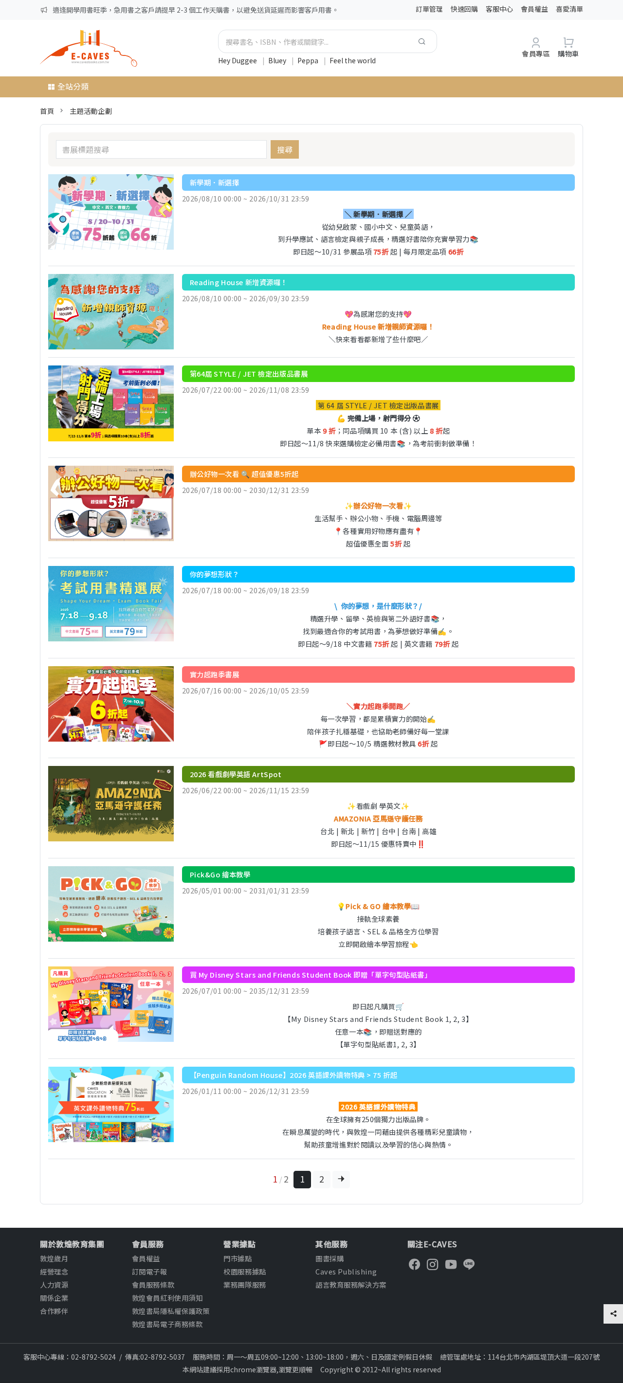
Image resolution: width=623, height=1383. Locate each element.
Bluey (278, 60)
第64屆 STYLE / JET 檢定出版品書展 (249, 373)
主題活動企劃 (91, 111)
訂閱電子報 (149, 1271)
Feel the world (353, 60)
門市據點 (237, 1258)
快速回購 (464, 9)
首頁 (47, 111)
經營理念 (54, 1271)
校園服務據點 (244, 1271)
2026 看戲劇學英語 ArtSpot (236, 774)
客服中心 (499, 9)
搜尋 (285, 149)
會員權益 (534, 9)
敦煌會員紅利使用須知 (167, 1297)
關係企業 (54, 1297)
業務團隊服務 (244, 1284)
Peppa (308, 60)
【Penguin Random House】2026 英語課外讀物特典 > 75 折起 (294, 1075)
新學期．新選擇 (214, 182)
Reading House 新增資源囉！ (239, 282)
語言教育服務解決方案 (350, 1284)
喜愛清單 (569, 9)
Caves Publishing (346, 1271)
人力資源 (54, 1284)
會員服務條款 (153, 1284)
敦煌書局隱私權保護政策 (171, 1311)
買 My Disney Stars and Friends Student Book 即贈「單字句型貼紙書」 (311, 974)
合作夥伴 (54, 1311)
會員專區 (536, 53)
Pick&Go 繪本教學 (220, 874)
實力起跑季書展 (214, 674)
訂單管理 (429, 9)
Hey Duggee (238, 60)
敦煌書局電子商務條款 (167, 1324)
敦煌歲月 (54, 1258)
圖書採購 (329, 1258)
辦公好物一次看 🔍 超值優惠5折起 (244, 474)
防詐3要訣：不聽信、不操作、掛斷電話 (112, 10)
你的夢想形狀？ (214, 574)
